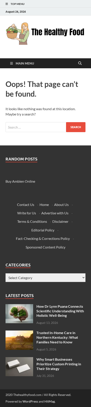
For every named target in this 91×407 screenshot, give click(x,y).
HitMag (49, 401)
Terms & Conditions (32, 221)
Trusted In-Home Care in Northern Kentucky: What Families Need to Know (57, 337)
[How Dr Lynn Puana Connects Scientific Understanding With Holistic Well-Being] (19, 307)
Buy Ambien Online (20, 181)
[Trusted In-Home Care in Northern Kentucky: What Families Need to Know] (19, 333)
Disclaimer (60, 221)
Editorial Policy (42, 230)
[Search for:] (45, 127)
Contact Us (25, 204)
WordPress (30, 401)
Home (44, 204)
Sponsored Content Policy (45, 247)
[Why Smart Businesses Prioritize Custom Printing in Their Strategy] (19, 360)
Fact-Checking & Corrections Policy (43, 238)
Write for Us (26, 213)
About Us (61, 204)
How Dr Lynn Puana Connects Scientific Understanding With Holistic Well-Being (60, 311)
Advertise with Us (54, 213)
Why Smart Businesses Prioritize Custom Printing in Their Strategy (58, 364)
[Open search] (80, 63)
